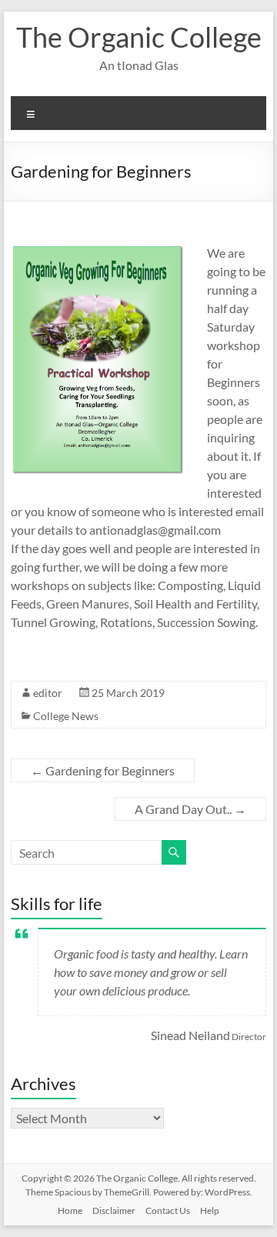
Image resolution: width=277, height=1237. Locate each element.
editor (47, 692)
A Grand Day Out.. (190, 809)
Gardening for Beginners (103, 770)
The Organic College (139, 37)
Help (209, 1210)
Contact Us (167, 1210)
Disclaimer (113, 1210)
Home (70, 1210)
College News (65, 715)
